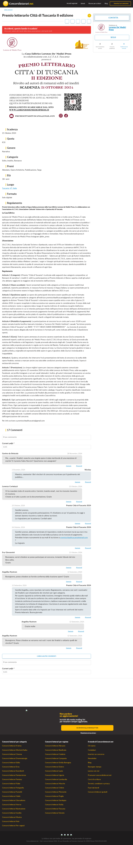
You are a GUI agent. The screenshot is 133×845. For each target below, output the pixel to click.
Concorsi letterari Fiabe (11, 783)
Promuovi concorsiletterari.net (99, 775)
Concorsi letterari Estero (54, 767)
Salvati (82, 3)
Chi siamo (91, 746)
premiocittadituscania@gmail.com (74, 538)
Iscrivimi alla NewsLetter (87, 728)
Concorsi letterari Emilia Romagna (58, 762)
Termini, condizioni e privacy (99, 783)
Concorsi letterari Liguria (54, 775)
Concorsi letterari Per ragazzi (13, 825)
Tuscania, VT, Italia (9, 188)
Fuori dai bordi (93, 788)
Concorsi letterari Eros (10, 767)
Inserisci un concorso (120, 3)
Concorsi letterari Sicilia (54, 804)
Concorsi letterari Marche (55, 783)
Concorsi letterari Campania (56, 758)
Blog (106, 3)
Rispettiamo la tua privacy (88, 733)
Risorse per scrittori (94, 3)
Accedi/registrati (71, 3)
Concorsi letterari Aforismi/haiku (14, 750)
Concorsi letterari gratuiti (97, 792)
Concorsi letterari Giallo (11, 796)
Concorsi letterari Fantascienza (14, 775)
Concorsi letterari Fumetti (12, 792)
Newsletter (92, 758)
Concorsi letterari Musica (12, 817)
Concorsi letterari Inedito (11, 813)
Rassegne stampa (94, 767)
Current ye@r (8, 443)
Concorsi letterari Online (54, 788)
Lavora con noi (93, 771)
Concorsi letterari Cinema (12, 754)
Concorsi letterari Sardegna (55, 800)
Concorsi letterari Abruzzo (55, 746)
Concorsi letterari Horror (11, 804)
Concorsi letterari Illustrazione (13, 809)
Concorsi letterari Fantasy (12, 779)
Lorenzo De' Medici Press (117, 28)
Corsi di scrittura (94, 779)
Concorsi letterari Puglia (54, 796)
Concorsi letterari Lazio (54, 771)
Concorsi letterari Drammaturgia (14, 758)
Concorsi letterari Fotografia (13, 788)
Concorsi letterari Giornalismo (13, 800)
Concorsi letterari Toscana (55, 809)
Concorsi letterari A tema (11, 746)
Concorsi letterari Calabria (55, 754)
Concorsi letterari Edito (11, 762)
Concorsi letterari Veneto (54, 813)
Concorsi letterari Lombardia (56, 779)
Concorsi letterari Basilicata (55, 750)
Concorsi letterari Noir (10, 821)
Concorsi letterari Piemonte (55, 792)
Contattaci (92, 750)
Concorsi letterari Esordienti (13, 771)
